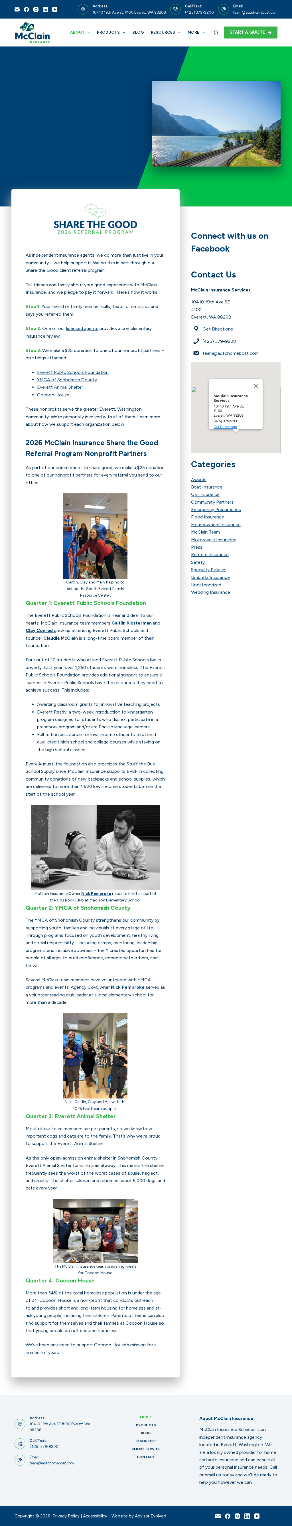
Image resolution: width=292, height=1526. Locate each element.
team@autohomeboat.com (255, 12)
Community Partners (212, 502)
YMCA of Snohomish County (67, 379)
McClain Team (205, 532)
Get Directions (217, 329)
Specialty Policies (208, 569)
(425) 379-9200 (199, 12)
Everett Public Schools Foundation (73, 372)
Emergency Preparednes (216, 509)
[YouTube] (54, 9)
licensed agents (82, 328)
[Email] (17, 9)
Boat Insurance (206, 487)
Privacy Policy (66, 1516)
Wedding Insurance (210, 592)
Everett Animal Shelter (60, 387)
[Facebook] (26, 9)
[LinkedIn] (45, 9)
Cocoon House (53, 395)
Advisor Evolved (150, 1516)
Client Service (145, 1449)
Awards (198, 479)
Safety (198, 562)
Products (108, 32)
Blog (138, 32)
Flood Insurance (207, 517)
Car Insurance (205, 494)
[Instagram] (35, 9)
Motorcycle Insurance (213, 539)
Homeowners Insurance (216, 524)
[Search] (216, 33)
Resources (163, 32)
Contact (146, 1457)
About (77, 32)
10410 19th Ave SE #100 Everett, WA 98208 (129, 12)
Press (196, 547)
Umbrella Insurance (210, 577)
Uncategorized (206, 584)
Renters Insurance (210, 554)
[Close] (256, 386)
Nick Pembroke (96, 893)
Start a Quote (247, 32)
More (193, 32)
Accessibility (95, 1516)
